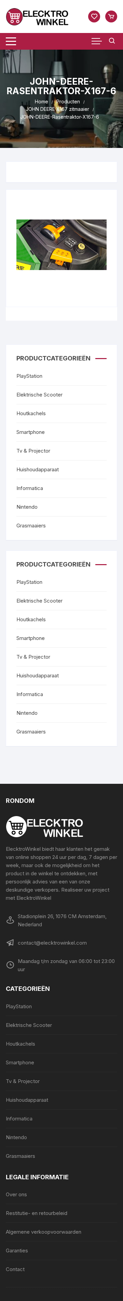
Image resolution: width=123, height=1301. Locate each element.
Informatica (29, 488)
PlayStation (29, 376)
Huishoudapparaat (37, 469)
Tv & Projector (33, 450)
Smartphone (30, 432)
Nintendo (27, 507)
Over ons (16, 1194)
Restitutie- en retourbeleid (36, 1213)
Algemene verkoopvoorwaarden (43, 1232)
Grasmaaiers (31, 525)
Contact (15, 1269)
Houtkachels (31, 413)
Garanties (17, 1250)
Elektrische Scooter (39, 394)
